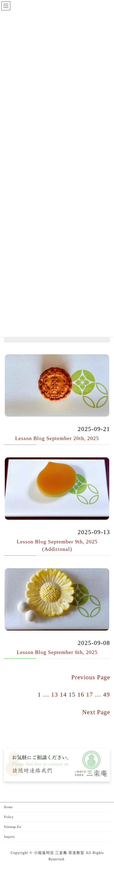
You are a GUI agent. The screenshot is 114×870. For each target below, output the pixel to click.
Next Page (96, 712)
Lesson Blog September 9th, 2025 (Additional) (57, 545)
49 (106, 694)
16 (80, 694)
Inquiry (9, 837)
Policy (9, 817)
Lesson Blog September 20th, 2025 (57, 438)
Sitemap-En (12, 827)
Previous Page (90, 677)
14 (63, 694)
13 (54, 694)
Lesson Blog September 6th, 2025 (57, 652)
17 (89, 694)
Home (8, 807)
